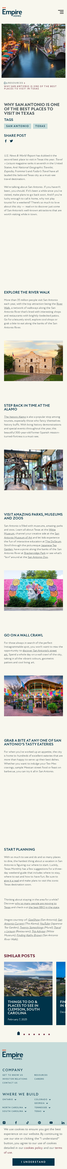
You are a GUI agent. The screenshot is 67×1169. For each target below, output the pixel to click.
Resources (15, 83)
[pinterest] (39, 1122)
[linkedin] (63, 1122)
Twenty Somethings (31, 927)
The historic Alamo (15, 416)
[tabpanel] (28, 993)
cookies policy (33, 1148)
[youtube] (51, 1122)
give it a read (11, 880)
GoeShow (34, 919)
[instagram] (4, 1122)
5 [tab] (39, 1034)
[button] (61, 12)
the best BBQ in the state (44, 907)
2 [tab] (24, 1034)
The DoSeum (53, 541)
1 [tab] (18, 1033)
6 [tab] (44, 1034)
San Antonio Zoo (38, 557)
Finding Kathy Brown (29, 935)
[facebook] (15, 1122)
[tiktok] (27, 1122)
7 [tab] (49, 1034)
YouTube (45, 923)
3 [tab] (29, 1034)
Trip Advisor (39, 931)
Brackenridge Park (35, 553)
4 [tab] (34, 1034)
